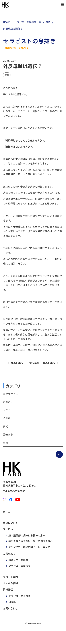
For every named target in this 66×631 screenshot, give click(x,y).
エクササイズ (10, 394)
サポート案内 (10, 577)
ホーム (6, 512)
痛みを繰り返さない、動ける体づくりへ (30, 541)
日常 (5, 426)
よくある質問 (10, 583)
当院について (10, 522)
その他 (6, 418)
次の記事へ (49, 363)
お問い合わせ (10, 608)
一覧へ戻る (33, 363)
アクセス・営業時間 (19, 566)
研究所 (12, 602)
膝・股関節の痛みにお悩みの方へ (26, 535)
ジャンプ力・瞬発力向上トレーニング (29, 547)
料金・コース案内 (18, 560)
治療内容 (8, 434)
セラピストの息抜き (19, 596)
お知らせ (8, 402)
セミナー (8, 410)
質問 (7, 75)
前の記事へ (17, 363)
